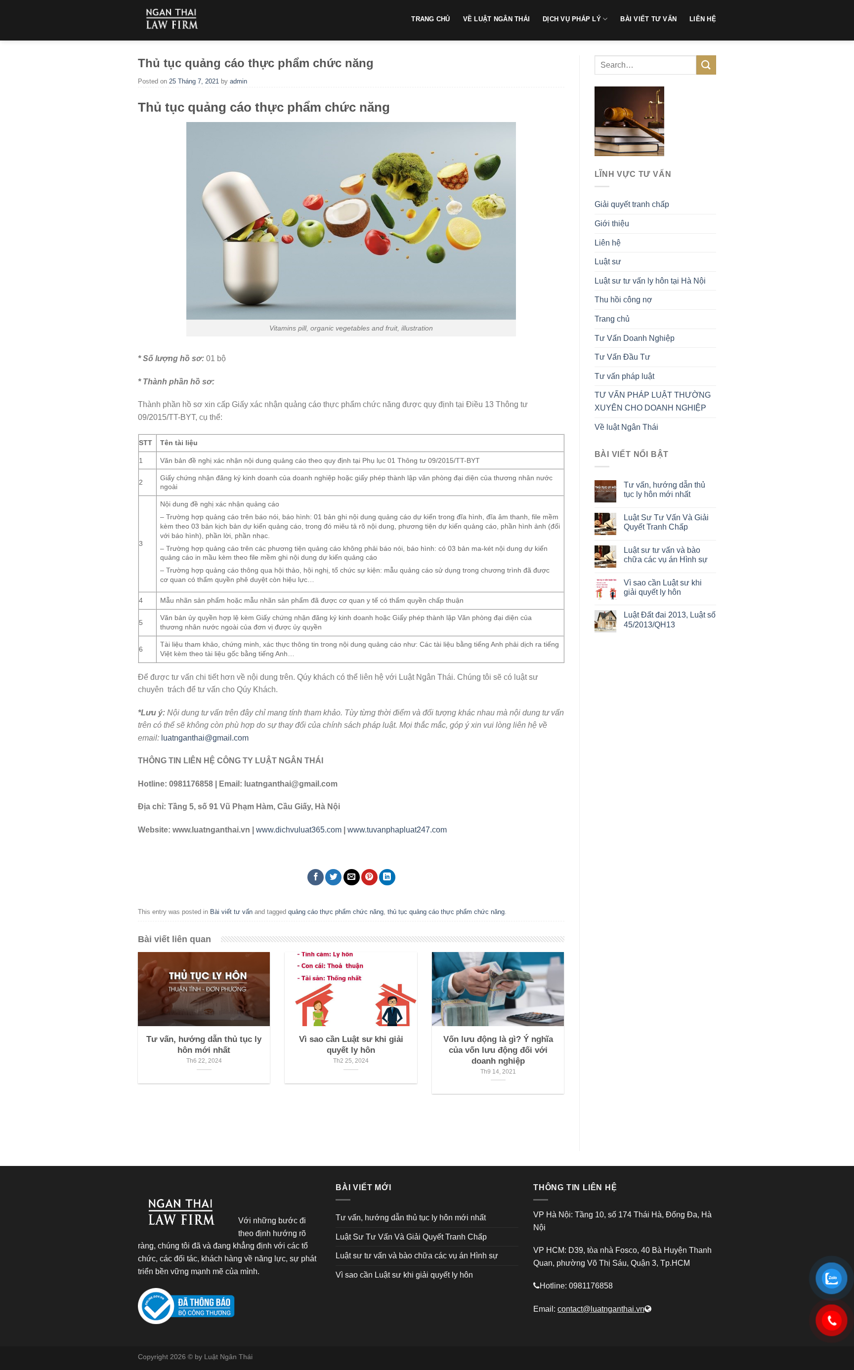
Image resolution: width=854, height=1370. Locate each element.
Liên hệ (608, 243)
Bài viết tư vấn (231, 911)
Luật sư (608, 261)
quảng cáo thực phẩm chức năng (336, 911)
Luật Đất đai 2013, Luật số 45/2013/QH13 (670, 619)
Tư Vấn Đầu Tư (622, 357)
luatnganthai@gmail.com (205, 738)
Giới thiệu (612, 223)
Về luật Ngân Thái (626, 427)
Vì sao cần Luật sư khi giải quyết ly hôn (663, 587)
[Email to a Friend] (351, 877)
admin (238, 81)
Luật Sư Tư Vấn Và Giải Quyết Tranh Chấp (666, 522)
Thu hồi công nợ (623, 299)
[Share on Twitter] (333, 877)
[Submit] (706, 65)
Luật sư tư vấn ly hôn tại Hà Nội (650, 281)
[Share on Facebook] (315, 877)
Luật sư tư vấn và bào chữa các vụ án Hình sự (666, 555)
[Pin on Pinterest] (369, 877)
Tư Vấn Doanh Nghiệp (635, 338)
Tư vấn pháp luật (624, 376)
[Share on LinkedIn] (387, 877)
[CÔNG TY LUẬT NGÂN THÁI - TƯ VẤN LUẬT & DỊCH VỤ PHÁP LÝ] (175, 20)
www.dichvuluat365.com (299, 830)
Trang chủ (612, 319)
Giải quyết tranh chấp (632, 204)
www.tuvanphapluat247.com (397, 830)
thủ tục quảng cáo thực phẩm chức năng (446, 911)
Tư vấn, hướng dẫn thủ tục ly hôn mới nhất (664, 489)
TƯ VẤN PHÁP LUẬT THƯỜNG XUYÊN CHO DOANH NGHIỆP (653, 401)
